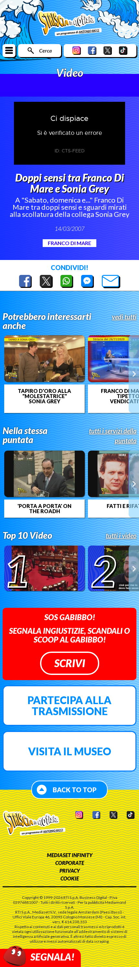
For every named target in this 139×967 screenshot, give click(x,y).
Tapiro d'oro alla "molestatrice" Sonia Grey (44, 396)
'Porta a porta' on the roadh (44, 508)
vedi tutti (124, 317)
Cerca (45, 50)
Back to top (75, 790)
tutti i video (121, 535)
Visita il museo (69, 751)
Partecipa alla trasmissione (69, 705)
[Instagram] (76, 50)
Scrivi (69, 663)
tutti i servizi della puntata (112, 435)
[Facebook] (92, 50)
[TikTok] (123, 50)
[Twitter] (107, 50)
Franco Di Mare (69, 243)
